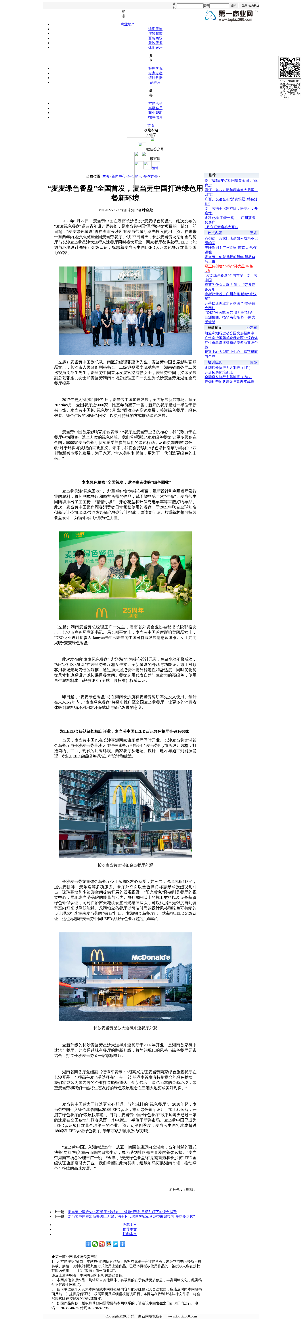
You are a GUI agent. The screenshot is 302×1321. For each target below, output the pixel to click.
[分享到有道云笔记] (116, 1244)
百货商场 (155, 38)
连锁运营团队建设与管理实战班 (229, 381)
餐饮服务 (155, 43)
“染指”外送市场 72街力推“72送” (229, 312)
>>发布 (251, 328)
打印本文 (130, 1234)
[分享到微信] (95, 1244)
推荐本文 (130, 1229)
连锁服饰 (155, 29)
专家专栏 (155, 73)
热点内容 (215, 233)
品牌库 (155, 82)
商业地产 (128, 24)
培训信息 (215, 362)
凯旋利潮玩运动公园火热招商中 (229, 333)
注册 (244, 5)
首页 (151, 125)
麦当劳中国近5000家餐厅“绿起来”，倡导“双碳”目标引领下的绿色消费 (122, 1212)
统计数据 (155, 78)
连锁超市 (155, 33)
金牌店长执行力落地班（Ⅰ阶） (228, 377)
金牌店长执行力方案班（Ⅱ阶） (228, 368)
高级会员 (155, 108)
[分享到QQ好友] (109, 1244)
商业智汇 (155, 113)
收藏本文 (130, 1225)
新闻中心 (118, 176)
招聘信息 (155, 117)
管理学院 (155, 68)
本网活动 (155, 103)
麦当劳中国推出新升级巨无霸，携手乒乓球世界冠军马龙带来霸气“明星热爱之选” (131, 1216)
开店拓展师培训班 (219, 372)
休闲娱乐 (155, 47)
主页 (105, 176)
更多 (253, 233)
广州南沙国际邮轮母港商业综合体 (231, 338)
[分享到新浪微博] (102, 1244)
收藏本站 (151, 130)
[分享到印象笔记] (122, 1244)
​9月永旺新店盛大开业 (221, 227)
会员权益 (253, 5)
